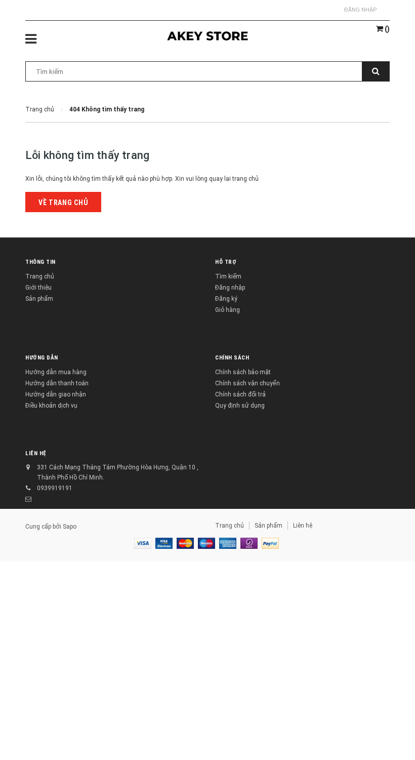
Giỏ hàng (227, 309)
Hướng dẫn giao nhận (55, 394)
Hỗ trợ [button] (225, 262)
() (386, 29)
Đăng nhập (360, 10)
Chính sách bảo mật (243, 372)
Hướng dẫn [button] (41, 357)
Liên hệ (302, 525)
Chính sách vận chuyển (247, 383)
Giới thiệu (38, 287)
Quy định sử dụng (240, 405)
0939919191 (54, 488)
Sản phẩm (39, 298)
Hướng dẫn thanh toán (57, 383)
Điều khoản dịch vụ (51, 405)
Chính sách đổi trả (240, 394)
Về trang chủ (63, 202)
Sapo (69, 526)
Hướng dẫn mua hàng (56, 372)
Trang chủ (39, 276)
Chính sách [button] (232, 357)
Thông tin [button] (40, 262)
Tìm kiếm (228, 276)
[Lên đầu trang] (392, 729)
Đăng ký (226, 298)
